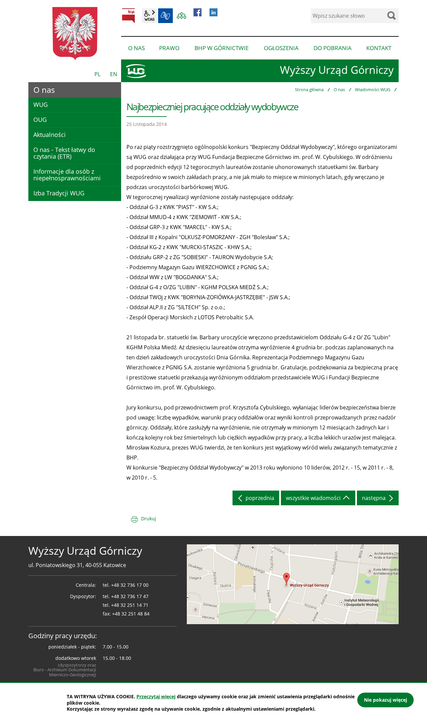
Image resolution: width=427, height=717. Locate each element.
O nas (339, 89)
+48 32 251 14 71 (129, 605)
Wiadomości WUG (372, 89)
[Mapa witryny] (181, 15)
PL (97, 74)
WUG (40, 105)
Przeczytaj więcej (155, 696)
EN (113, 74)
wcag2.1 (149, 15)
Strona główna (309, 89)
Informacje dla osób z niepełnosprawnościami (67, 174)
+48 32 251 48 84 (130, 613)
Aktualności (49, 135)
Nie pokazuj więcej (385, 700)
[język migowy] (165, 15)
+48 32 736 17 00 (129, 585)
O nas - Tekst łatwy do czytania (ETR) (64, 153)
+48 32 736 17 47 (129, 596)
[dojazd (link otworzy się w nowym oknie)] (293, 583)
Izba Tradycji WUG (58, 193)
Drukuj (148, 518)
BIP (128, 15)
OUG (40, 120)
